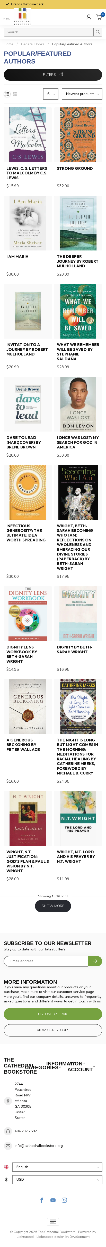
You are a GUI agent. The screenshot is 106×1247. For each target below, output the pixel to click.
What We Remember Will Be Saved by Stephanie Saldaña (78, 351)
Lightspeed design (51, 1236)
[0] (99, 17)
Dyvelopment (80, 1236)
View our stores (53, 1030)
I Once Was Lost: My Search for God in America (78, 442)
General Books (33, 44)
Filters (50, 74)
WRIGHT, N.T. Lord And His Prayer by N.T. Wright (76, 857)
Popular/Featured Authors (72, 44)
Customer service (53, 1014)
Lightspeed (25, 1236)
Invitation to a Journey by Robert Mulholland (27, 349)
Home (8, 44)
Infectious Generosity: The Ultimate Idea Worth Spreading (26, 533)
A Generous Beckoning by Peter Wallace (23, 745)
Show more (53, 906)
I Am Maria (17, 256)
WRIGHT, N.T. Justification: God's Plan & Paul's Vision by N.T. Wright (27, 861)
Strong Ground (75, 168)
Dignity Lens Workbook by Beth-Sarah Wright (21, 654)
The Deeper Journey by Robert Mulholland (78, 261)
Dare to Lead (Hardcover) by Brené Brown (23, 442)
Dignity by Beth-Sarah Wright (75, 649)
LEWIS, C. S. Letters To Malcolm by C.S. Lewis (26, 173)
